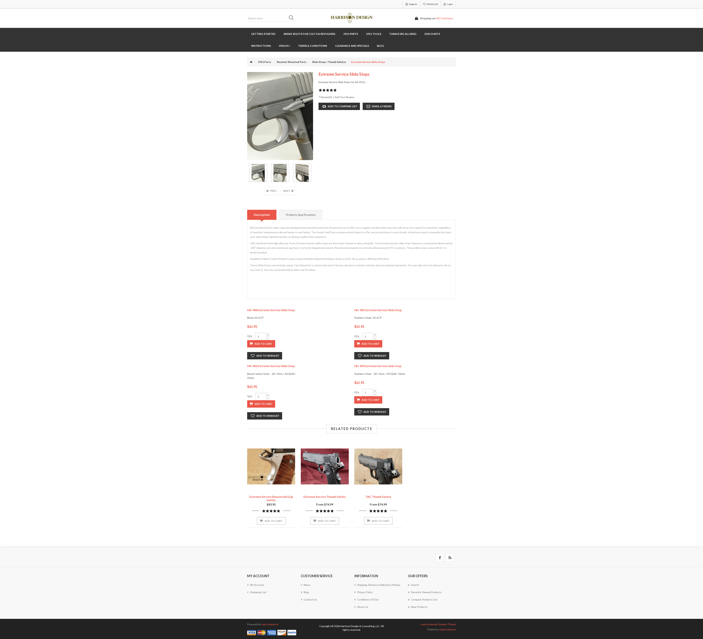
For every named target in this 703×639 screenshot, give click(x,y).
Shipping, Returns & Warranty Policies (378, 584)
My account (257, 584)
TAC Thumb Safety (378, 496)
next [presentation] (286, 190)
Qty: (249, 336)
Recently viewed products (426, 592)
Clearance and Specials (352, 45)
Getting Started (263, 33)
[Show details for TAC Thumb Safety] (378, 466)
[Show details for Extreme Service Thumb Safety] (325, 466)
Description (262, 214)
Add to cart (263, 343)
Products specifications (301, 214)
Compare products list (424, 599)
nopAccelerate (447, 629)
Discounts (432, 33)
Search (292, 18)
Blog (380, 45)
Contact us (310, 599)
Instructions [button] (261, 45)
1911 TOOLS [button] (373, 33)
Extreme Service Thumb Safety (325, 496)
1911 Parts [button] (350, 33)
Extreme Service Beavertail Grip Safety (271, 498)
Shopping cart (258, 592)
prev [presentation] (273, 190)
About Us (362, 606)
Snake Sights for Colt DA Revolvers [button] (309, 33)
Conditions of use (368, 599)
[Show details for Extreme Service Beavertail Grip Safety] (271, 466)
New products (419, 606)
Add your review (344, 97)
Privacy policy (365, 592)
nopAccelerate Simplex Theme (438, 624)
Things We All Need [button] (402, 33)
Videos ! (284, 45)
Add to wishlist (267, 355)
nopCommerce (269, 624)
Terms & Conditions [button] (312, 45)
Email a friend (382, 106)
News (307, 584)
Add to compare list (342, 106)
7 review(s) (325, 97)
